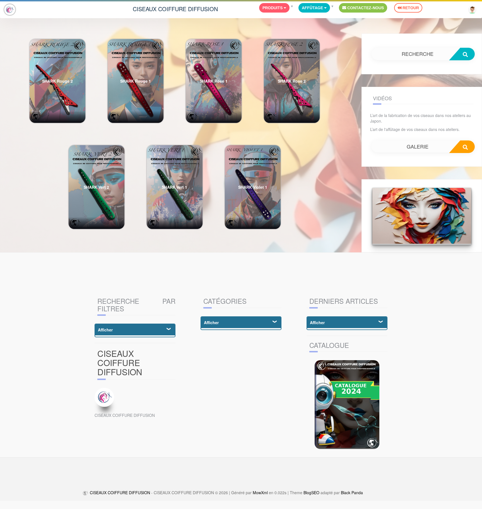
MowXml (260, 492)
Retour (410, 8)
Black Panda (352, 492)
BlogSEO (311, 492)
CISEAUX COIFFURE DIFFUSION (175, 9)
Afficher (105, 330)
